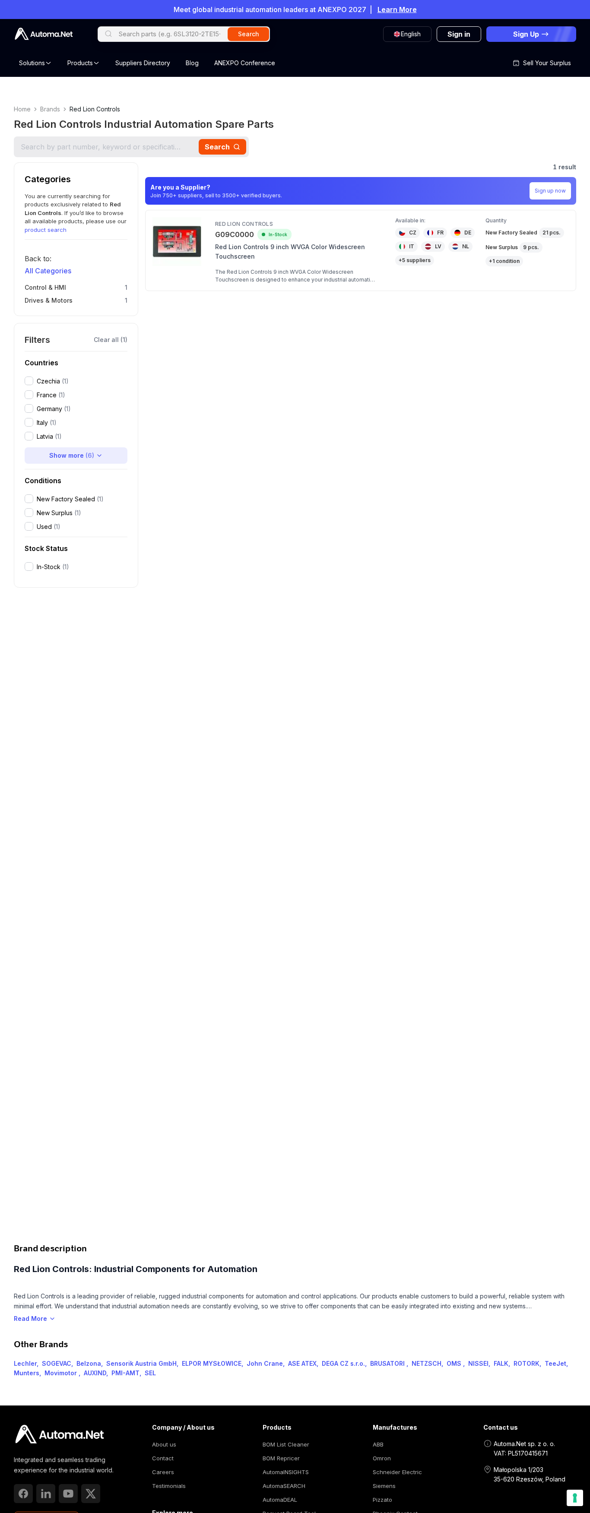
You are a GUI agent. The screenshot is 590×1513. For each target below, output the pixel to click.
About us (164, 1444)
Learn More (397, 9)
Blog (192, 62)
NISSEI (478, 1363)
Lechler (25, 1363)
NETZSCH (426, 1363)
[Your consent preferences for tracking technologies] (575, 1498)
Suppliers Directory (142, 62)
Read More (30, 1318)
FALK (501, 1363)
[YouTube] (68, 1493)
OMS (455, 1363)
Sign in (458, 34)
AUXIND (95, 1373)
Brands (50, 109)
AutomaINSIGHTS (286, 1472)
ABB (378, 1444)
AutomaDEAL (280, 1499)
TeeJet (555, 1363)
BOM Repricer (281, 1458)
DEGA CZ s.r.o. (343, 1363)
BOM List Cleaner (286, 1444)
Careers (163, 1472)
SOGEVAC (56, 1363)
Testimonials (169, 1485)
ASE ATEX (302, 1363)
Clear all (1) (110, 339)
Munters (26, 1373)
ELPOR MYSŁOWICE (211, 1363)
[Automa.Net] (43, 33)
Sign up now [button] (550, 190)
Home (22, 109)
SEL (150, 1373)
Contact (163, 1458)
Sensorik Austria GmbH (141, 1363)
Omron (382, 1458)
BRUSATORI (388, 1363)
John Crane (265, 1363)
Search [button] (248, 34)
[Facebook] (23, 1493)
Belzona (88, 1363)
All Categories (48, 270)
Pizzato (382, 1499)
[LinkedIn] (45, 1493)
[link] (59, 1434)
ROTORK (526, 1363)
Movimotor (61, 1373)
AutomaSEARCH (284, 1485)
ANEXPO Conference (244, 62)
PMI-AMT (125, 1373)
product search (46, 229)
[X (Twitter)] (90, 1493)
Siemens (384, 1485)
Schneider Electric (397, 1472)
